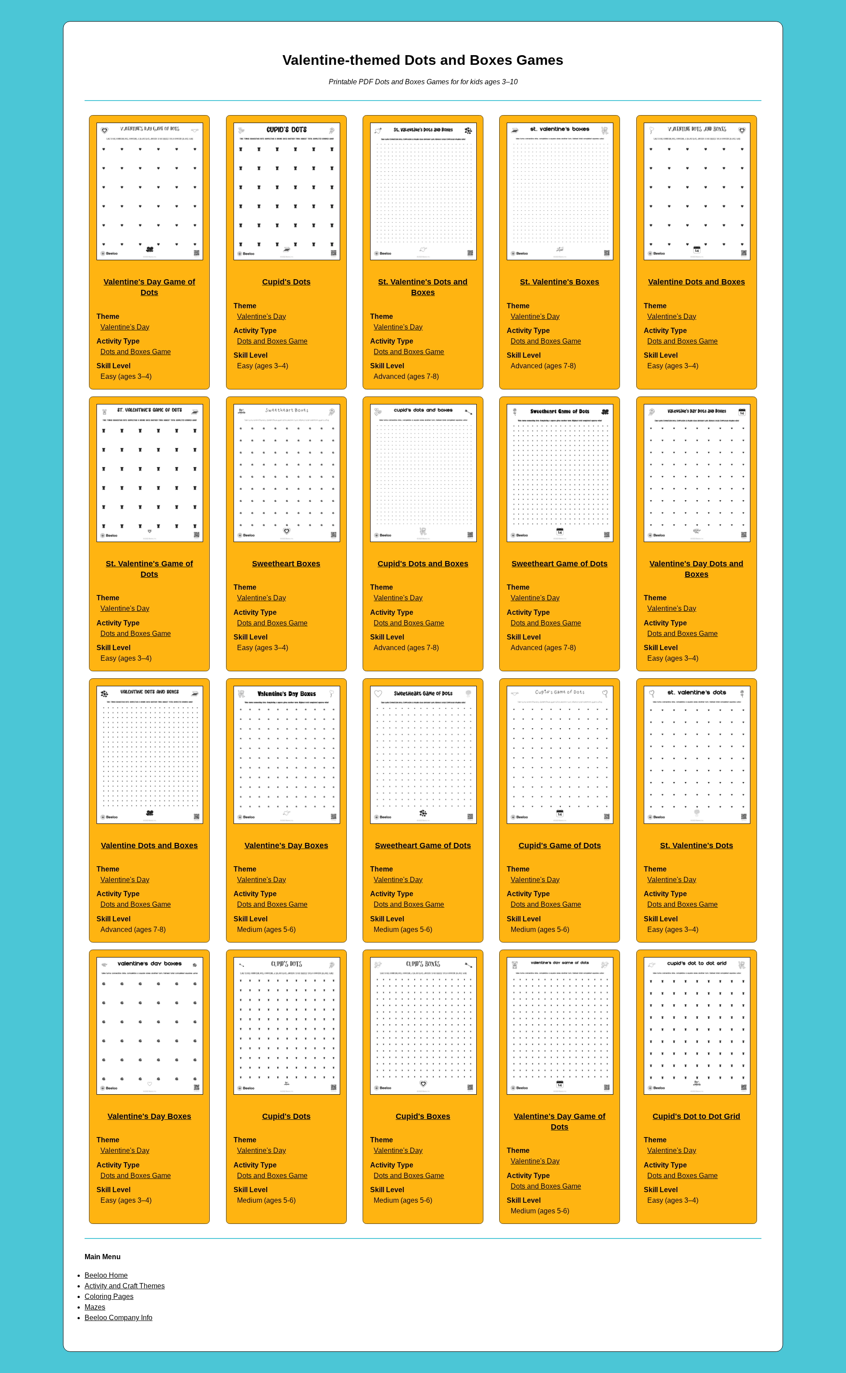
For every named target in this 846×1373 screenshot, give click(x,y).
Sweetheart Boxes (286, 563)
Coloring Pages (109, 1296)
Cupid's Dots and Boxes (423, 563)
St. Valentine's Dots (696, 845)
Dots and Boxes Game (135, 351)
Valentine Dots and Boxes (696, 281)
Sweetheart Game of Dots (560, 563)
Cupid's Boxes (423, 1116)
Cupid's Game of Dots (560, 845)
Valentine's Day (124, 327)
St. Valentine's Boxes (559, 281)
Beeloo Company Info (118, 1317)
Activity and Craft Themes (125, 1286)
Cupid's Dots (286, 281)
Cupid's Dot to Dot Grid (696, 1116)
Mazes (95, 1307)
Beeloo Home (106, 1275)
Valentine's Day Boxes (286, 845)
